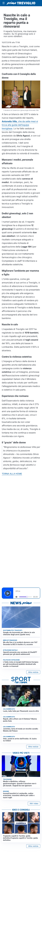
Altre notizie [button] (33, 672)
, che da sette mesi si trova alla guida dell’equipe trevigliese (20, 125)
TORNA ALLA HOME (12, 473)
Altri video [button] (34, 803)
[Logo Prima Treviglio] (21, 3)
